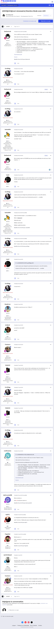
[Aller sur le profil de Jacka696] (8, 134)
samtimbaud (8, 555)
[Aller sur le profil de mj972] (8, 519)
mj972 (8, 514)
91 (8, 526)
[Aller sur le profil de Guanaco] (8, 349)
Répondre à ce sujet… (14, 610)
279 (8, 376)
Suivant (8, 26)
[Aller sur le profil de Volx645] (8, 370)
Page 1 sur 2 (16, 26)
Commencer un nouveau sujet (29, 21)
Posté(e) (18, 31)
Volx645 (7, 365)
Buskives (7, 304)
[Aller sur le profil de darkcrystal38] (8, 500)
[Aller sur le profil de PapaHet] (8, 539)
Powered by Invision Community (27, 627)
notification (7, 451)
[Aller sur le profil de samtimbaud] (8, 560)
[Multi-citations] (15, 63)
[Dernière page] (11, 26)
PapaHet (7, 534)
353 (8, 506)
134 (8, 186)
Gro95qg (7, 68)
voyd (7, 175)
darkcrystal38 (7, 495)
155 (8, 43)
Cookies (40, 625)
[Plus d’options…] (50, 31)
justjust (7, 325)
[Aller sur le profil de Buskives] (8, 309)
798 (8, 356)
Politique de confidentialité (23, 625)
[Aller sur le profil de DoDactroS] (3, 15)
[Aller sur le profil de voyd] (8, 180)
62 (8, 336)
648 (8, 141)
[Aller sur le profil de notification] (8, 456)
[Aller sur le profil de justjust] (8, 330)
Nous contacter (33, 625)
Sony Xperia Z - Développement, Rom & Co (23, 16)
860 (8, 315)
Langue (14, 625)
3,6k (8, 80)
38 (8, 566)
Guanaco (7, 344)
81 (8, 545)
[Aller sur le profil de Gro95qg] (8, 73)
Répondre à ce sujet (45, 21)
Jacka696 (8, 129)
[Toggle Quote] (16, 262)
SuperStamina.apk (18, 54)
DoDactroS (10, 14)
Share (39, 15)
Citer (18, 63)
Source (15, 56)
